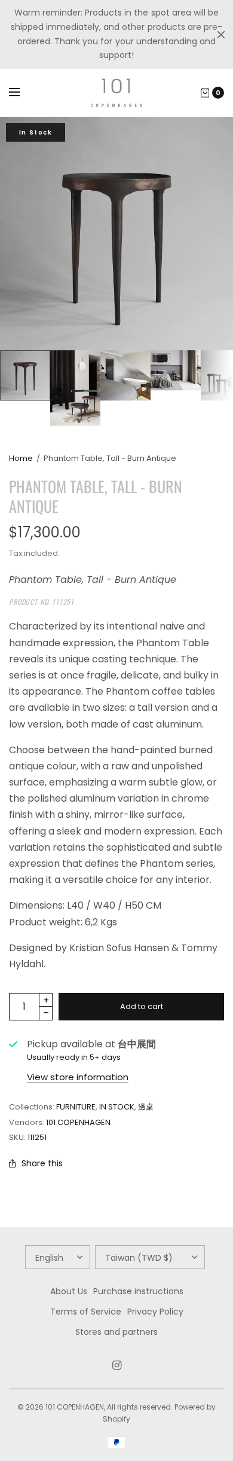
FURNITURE (76, 1106)
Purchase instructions (138, 1291)
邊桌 (146, 1106)
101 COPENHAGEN (78, 1122)
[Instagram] (116, 1365)
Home (21, 458)
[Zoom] (116, 233)
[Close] (221, 35)
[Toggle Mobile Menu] (22, 93)
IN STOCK (116, 1106)
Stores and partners (116, 1332)
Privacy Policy (155, 1312)
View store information (77, 1076)
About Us (68, 1291)
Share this (42, 1163)
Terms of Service (85, 1312)
